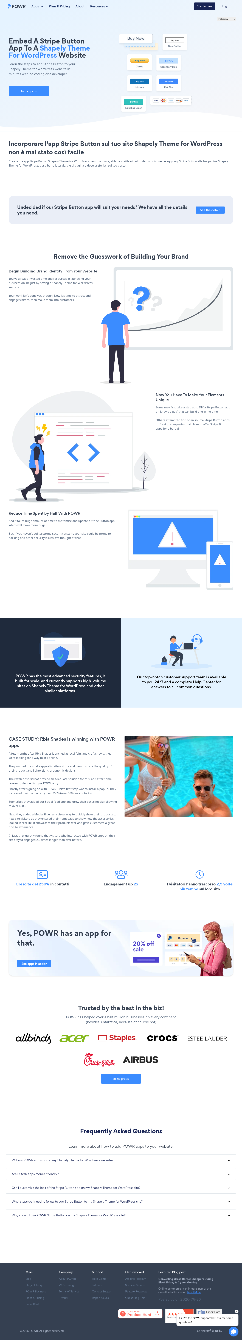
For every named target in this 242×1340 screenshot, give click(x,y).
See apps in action (34, 964)
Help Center (204, 682)
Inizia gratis (29, 91)
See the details (210, 210)
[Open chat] (233, 1331)
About (80, 6)
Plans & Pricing (59, 6)
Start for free (204, 6)
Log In (226, 6)
